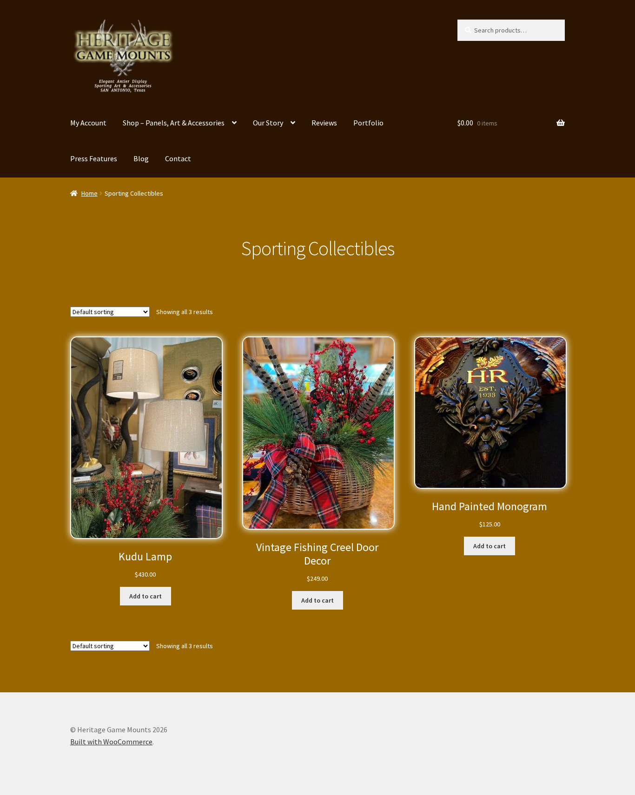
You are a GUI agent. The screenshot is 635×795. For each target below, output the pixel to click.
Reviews (324, 122)
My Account (88, 122)
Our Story (268, 122)
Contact (178, 158)
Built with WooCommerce (111, 741)
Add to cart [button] (145, 596)
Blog (141, 158)
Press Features (93, 158)
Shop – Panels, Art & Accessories (174, 122)
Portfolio (368, 122)
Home (89, 193)
